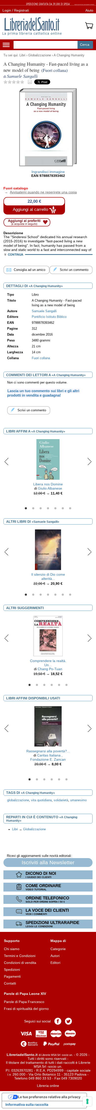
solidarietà (61, 800)
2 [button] (33, 508)
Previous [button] (6, 461)
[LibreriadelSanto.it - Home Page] (32, 26)
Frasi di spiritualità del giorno (26, 1009)
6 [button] (62, 508)
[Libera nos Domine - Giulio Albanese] (48, 459)
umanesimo (78, 800)
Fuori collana (41, 358)
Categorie (58, 949)
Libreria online (48, 1086)
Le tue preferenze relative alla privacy (49, 1097)
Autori (55, 956)
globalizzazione (18, 800)
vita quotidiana (41, 800)
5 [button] (55, 508)
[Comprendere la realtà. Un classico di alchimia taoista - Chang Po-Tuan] (48, 636)
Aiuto (89, 10)
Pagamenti (12, 976)
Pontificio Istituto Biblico (49, 317)
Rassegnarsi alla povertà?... (48, 751)
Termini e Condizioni (19, 956)
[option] (48, 468)
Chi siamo (11, 949)
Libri (22, 55)
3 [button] (40, 508)
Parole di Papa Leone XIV (25, 994)
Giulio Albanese (50, 488)
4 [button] (48, 508)
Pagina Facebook (57, 1021)
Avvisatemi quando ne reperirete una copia (40, 192)
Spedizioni (12, 969)
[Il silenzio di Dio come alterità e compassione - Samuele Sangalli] (48, 550)
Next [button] (89, 461)
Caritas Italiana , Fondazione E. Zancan (48, 757)
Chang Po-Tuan (50, 669)
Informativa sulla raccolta (26, 1104)
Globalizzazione (39, 55)
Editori (55, 963)
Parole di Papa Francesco (24, 1002)
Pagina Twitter (68, 1021)
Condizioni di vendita (20, 963)
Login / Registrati (15, 10)
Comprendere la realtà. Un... (48, 663)
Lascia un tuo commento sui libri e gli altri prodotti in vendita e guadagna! (43, 393)
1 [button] (25, 508)
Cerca (84, 44)
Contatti (10, 983)
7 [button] (70, 508)
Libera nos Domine (48, 484)
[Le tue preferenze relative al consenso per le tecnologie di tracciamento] (87, 1101)
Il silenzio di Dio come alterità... (48, 576)
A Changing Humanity (69, 55)
